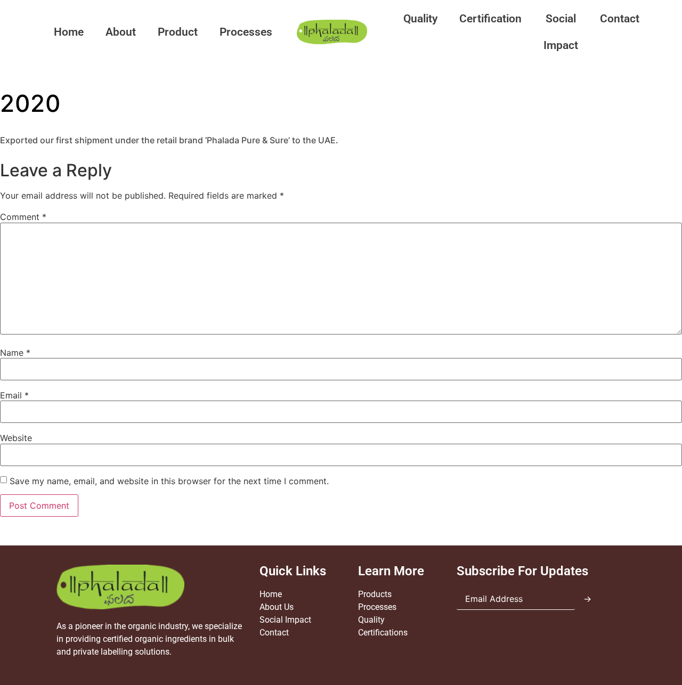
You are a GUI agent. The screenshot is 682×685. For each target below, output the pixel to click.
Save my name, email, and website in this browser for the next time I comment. (169, 481)
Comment (23, 217)
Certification (490, 18)
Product (178, 32)
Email (14, 395)
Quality (420, 18)
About (120, 32)
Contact (619, 18)
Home (69, 32)
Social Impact (560, 32)
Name (15, 352)
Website (16, 438)
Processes (246, 32)
